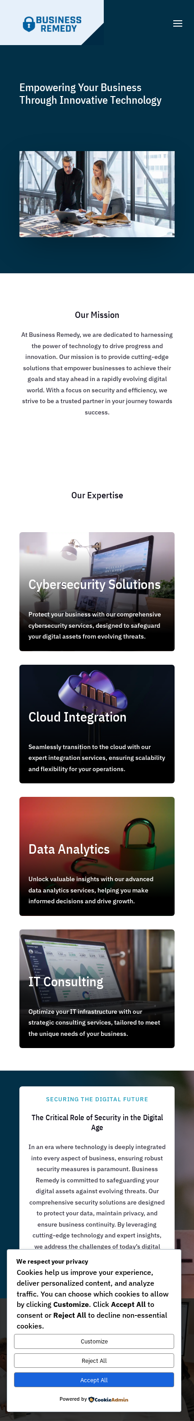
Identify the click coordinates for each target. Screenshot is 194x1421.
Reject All (94, 1361)
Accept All (94, 1380)
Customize (94, 1341)
